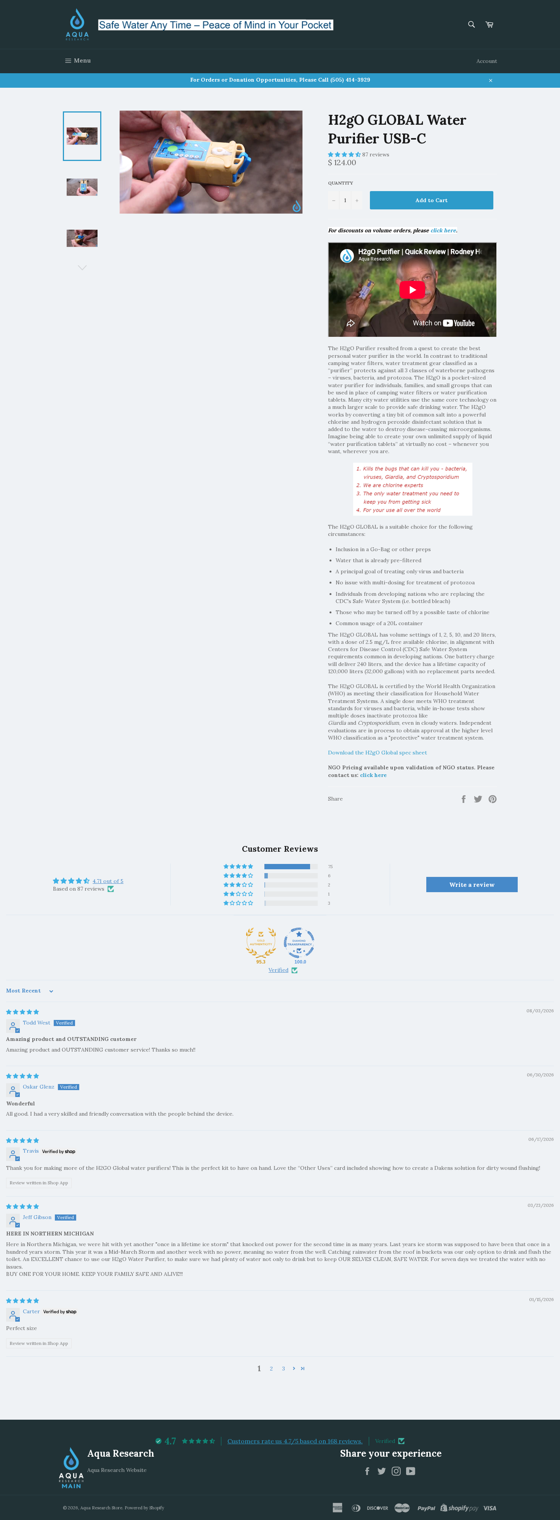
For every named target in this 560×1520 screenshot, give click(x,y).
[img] (22, 1012)
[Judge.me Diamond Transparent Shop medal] (299, 943)
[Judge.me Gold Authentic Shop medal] (261, 943)
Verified (278, 970)
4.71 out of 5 (108, 881)
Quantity (340, 183)
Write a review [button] (472, 884)
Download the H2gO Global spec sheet (377, 752)
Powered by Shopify (144, 1507)
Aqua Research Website (117, 1470)
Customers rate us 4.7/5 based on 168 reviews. (295, 1441)
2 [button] (271, 1368)
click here (443, 230)
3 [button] (283, 1368)
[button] (345, 154)
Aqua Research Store (101, 1507)
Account (487, 61)
